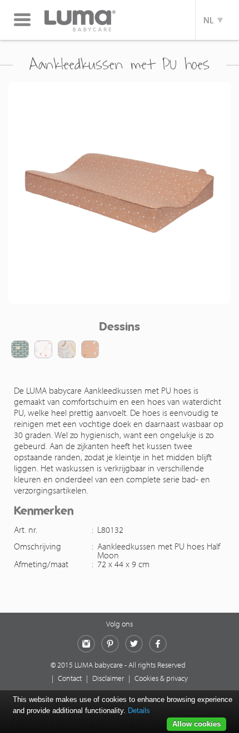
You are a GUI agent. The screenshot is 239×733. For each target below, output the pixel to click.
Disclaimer (108, 678)
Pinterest (110, 644)
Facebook (158, 644)
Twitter (134, 644)
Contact (70, 678)
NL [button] (210, 20)
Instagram (86, 644)
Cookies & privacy (161, 678)
